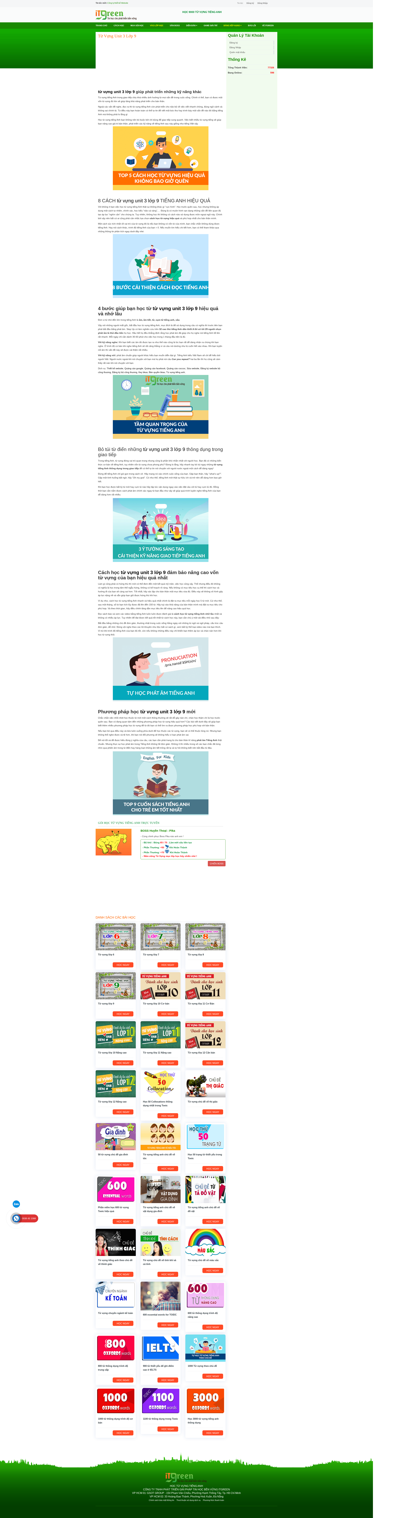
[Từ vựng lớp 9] (116, 985)
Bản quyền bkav (157, 372)
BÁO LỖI (252, 25)
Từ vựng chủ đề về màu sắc (203, 1260)
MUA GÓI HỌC (137, 25)
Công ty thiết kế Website (117, 3)
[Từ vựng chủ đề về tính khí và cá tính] (161, 1242)
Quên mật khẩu (237, 52)
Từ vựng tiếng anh (175, 372)
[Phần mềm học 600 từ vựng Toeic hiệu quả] (116, 1189)
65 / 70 (163, 842)
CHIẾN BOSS (216, 863)
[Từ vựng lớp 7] (161, 936)
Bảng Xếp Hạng (232, 25)
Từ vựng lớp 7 (151, 954)
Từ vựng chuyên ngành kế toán (115, 1313)
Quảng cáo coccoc (176, 368)
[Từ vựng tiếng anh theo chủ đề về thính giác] (116, 1242)
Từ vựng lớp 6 (106, 954)
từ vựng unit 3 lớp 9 (116, 92)
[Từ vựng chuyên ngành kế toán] (116, 1295)
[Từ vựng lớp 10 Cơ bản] (161, 985)
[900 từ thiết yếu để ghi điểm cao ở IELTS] (161, 1348)
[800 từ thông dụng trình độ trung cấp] (116, 1348)
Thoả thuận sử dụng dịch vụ (188, 1500)
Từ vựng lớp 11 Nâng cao (157, 1052)
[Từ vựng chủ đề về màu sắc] (205, 1242)
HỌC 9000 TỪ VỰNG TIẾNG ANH (202, 12)
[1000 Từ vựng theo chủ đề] (205, 1348)
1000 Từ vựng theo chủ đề (202, 1366)
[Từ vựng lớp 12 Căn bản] (205, 1034)
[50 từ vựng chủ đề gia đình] (116, 1136)
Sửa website (193, 368)
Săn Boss (175, 25)
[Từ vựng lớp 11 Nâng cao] (161, 1034)
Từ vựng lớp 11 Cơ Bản (201, 1003)
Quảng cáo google (133, 368)
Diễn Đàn (191, 25)
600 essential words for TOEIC (160, 1314)
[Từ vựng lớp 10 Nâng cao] (116, 1034)
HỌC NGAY (123, 965)
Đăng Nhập (263, 3)
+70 (162, 852)
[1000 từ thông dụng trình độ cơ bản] (116, 1401)
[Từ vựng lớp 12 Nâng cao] (116, 1083)
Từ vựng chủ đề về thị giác (203, 1101)
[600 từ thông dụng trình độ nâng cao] (205, 1295)
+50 (162, 847)
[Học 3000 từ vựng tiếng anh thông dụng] (205, 1401)
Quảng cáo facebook (154, 368)
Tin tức (240, 3)
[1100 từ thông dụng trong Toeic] (161, 1401)
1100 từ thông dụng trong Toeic (160, 1418)
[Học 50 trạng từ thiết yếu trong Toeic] (205, 1136)
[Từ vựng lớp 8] (205, 936)
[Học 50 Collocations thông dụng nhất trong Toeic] (161, 1083)
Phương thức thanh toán (213, 1500)
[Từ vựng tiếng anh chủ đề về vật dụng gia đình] (161, 1189)
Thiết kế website (115, 368)
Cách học (119, 25)
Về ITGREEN (268, 25)
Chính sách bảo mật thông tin (161, 1500)
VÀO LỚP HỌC (156, 25)
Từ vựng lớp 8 (196, 954)
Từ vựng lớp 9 (106, 1003)
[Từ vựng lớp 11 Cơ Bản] (205, 985)
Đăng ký (250, 3)
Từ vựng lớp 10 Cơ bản (156, 1003)
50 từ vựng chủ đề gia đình (113, 1154)
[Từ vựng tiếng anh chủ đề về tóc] (161, 1136)
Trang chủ (101, 25)
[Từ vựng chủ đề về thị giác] (205, 1083)
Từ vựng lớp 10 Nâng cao (112, 1052)
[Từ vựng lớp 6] (116, 936)
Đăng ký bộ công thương (124, 372)
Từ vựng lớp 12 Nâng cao (112, 1101)
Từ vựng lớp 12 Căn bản (201, 1052)
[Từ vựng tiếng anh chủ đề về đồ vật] (205, 1189)
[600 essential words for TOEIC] (161, 1296)
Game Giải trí (210, 25)
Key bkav (143, 372)
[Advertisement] (160, 64)
